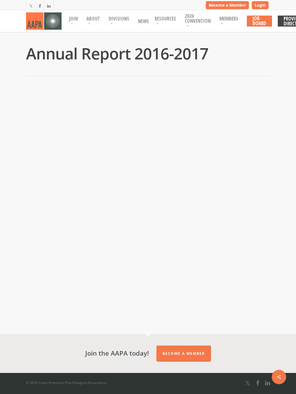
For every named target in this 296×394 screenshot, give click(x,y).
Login (260, 5)
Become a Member (227, 5)
